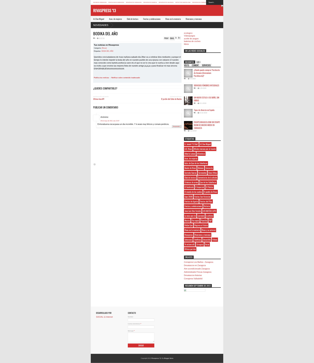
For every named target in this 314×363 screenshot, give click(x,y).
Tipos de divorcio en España (204, 110)
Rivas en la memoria (173, 19)
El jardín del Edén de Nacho (171, 99)
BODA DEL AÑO (107, 51)
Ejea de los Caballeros (208, 182)
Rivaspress (189, 234)
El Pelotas (209, 187)
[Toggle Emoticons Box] (94, 164)
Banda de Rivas (190, 168)
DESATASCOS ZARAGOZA (134, 2)
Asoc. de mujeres (115, 19)
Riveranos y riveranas (194, 19)
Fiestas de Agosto (191, 201)
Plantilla (204, 220)
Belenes (201, 168)
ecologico (188, 33)
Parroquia (195, 220)
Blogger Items (168, 358)
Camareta (209, 168)
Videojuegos (189, 36)
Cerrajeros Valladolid (193, 279)
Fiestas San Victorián (202, 196)
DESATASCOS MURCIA (150, 2)
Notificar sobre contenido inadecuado (125, 78)
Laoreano (201, 215)
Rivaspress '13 (104, 10)
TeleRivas (197, 239)
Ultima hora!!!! (98, 99)
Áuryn (207, 244)
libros (186, 44)
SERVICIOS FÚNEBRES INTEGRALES (206, 85)
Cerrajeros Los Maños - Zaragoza (198, 262)
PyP (210, 220)
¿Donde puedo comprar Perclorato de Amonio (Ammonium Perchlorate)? (207, 73)
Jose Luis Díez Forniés (193, 211)
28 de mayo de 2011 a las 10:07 (109, 121)
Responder (176, 126)
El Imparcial (199, 187)
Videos (214, 239)
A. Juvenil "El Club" (191, 144)
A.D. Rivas (188, 148)
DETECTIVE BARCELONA (182, 2)
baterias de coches (192, 41)
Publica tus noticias (101, 78)
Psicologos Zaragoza (116, 2)
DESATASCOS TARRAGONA (200, 2)
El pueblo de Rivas (210, 191)
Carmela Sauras (190, 172)
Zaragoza (199, 244)
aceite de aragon (191, 39)
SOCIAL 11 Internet (104, 317)
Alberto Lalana (190, 153)
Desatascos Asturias (193, 275)
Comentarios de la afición (207, 177)
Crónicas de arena (191, 182)
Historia (207, 206)
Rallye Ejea (189, 225)
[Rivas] (104, 48)
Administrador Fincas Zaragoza (197, 272)
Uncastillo (206, 239)
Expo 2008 (188, 196)
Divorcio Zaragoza (100, 2)
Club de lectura (132, 19)
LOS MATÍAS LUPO (209, 211)
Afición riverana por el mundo (205, 148)
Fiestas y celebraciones (152, 19)
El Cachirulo (189, 187)
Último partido (190, 249)
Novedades (100, 25)
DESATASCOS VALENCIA (166, 2)
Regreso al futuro (201, 225)
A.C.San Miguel (98, 19)
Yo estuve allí (190, 244)
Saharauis (188, 239)
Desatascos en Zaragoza (195, 265)
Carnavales (202, 172)
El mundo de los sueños (193, 191)
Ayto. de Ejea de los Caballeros (196, 163)
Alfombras (201, 153)
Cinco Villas (212, 172)
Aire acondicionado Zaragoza (197, 269)
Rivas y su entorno (209, 230)
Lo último (209, 215)
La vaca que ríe (190, 215)
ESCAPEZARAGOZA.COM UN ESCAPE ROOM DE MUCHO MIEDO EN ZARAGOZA (207, 125)
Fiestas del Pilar (206, 201)
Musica (187, 220)
